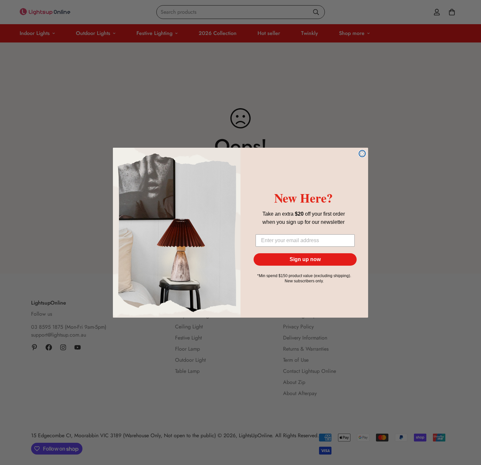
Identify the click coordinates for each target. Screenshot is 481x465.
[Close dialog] (362, 153)
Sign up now (305, 259)
